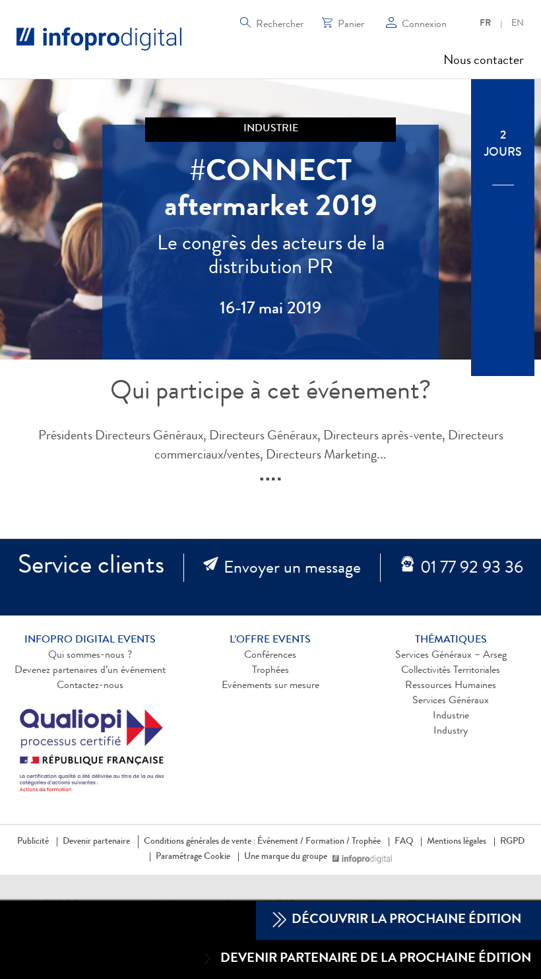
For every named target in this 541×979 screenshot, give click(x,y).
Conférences (270, 655)
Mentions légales (456, 841)
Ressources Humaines (450, 686)
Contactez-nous (90, 686)
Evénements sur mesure (270, 686)
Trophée (366, 841)
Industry (450, 731)
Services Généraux (450, 701)
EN (517, 23)
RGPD (512, 841)
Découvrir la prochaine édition (405, 920)
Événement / (280, 841)
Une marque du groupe (285, 857)
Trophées (270, 671)
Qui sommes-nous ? (90, 655)
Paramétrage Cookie (193, 857)
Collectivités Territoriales (450, 671)
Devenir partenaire (96, 841)
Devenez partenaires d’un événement (90, 671)
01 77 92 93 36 (471, 569)
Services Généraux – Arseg (451, 655)
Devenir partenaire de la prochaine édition (375, 959)
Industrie (451, 716)
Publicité (33, 841)
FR (485, 23)
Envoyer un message (292, 569)
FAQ (404, 841)
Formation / (327, 841)
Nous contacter (483, 61)
